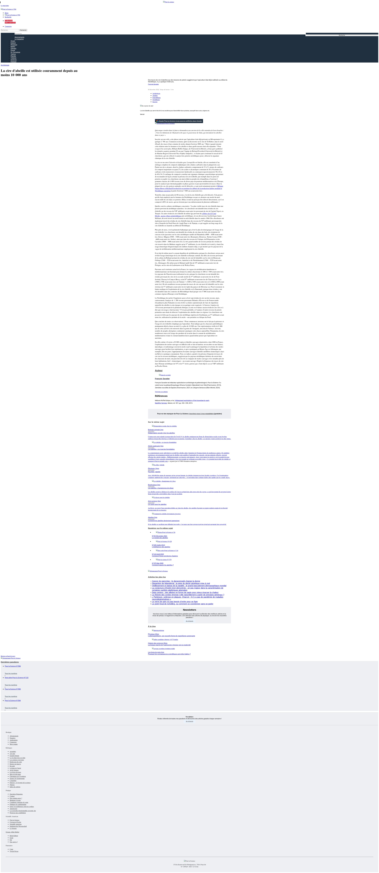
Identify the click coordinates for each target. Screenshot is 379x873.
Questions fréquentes (16, 794)
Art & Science (14, 770)
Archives (14, 60)
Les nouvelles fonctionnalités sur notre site (23, 811)
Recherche (8, 17)
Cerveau (13, 48)
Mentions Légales (15, 800)
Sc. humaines (15, 52)
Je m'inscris (189, 721)
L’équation (13, 780)
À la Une (152, 626)
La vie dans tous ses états (17, 758)
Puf (11, 840)
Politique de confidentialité (18, 804)
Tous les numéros (11, 673)
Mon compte (14, 744)
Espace (13, 43)
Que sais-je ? (14, 842)
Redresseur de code (16, 762)
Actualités (13, 751)
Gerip (11, 838)
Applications (14, 740)
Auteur (159, 370)
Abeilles (155, 95)
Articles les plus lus (157, 577)
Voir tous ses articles (161, 392)
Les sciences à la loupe (17, 760)
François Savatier (153, 84)
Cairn (11, 849)
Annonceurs (13, 809)
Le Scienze (13, 828)
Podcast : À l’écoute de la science (20, 783)
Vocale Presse (14, 851)
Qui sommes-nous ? (16, 798)
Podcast (13, 62)
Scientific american (16, 824)
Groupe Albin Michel (12, 832)
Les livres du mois (15, 772)
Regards (12, 766)
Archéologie (5, 65)
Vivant (13, 41)
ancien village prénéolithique (171, 216)
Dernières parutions (10, 662)
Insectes (154, 102)
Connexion (8, 26)
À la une (12, 753)
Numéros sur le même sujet (160, 528)
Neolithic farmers (161, 403)
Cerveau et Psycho (15, 822)
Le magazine (19, 39)
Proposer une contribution (18, 813)
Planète (13, 56)
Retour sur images (15, 764)
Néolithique (156, 100)
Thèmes (13, 58)
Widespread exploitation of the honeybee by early (192, 400)
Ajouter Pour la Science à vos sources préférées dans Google (180, 121)
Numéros (12, 738)
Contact (12, 796)
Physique (14, 45)
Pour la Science (14, 820)
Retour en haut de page (8, 656)
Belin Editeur (14, 836)
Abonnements (19, 37)
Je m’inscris (189, 621)
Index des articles (15, 787)
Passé (13, 50)
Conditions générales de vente (19, 802)
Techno (13, 54)
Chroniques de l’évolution (18, 776)
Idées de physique (15, 774)
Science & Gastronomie (17, 778)
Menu (6, 13)
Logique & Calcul (15, 768)
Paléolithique (156, 98)
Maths (13, 47)
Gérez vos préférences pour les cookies (22, 806)
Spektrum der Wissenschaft (18, 826)
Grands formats (14, 756)
